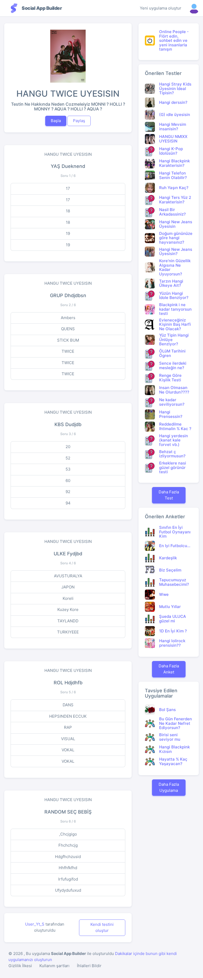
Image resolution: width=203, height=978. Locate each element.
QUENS (68, 328)
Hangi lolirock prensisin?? (172, 643)
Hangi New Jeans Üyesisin (175, 224)
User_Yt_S (34, 924)
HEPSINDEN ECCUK (68, 716)
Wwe (164, 594)
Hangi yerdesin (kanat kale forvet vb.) (173, 440)
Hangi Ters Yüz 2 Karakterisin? (175, 199)
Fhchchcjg (68, 845)
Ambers (68, 317)
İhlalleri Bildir (89, 965)
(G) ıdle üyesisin (174, 114)
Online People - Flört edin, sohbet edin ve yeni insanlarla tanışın (174, 40)
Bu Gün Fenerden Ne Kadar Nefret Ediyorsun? (175, 723)
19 (68, 233)
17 (68, 188)
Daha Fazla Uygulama (169, 787)
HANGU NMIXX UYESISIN (173, 139)
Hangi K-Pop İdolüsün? (171, 151)
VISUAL (68, 738)
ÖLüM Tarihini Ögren (172, 353)
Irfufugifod (68, 879)
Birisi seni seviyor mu (169, 737)
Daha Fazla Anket (169, 669)
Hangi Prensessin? (170, 414)
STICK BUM (68, 340)
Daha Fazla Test (169, 495)
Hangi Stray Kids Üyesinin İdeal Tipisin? (175, 88)
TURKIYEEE (68, 632)
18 (68, 210)
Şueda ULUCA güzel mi (172, 618)
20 (68, 446)
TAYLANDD (68, 620)
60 (68, 480)
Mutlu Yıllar (170, 606)
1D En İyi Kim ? (173, 630)
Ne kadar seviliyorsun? (171, 402)
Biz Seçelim (170, 570)
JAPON (68, 587)
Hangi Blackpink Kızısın (174, 749)
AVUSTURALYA (68, 575)
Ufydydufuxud (68, 890)
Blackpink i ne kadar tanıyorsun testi (175, 309)
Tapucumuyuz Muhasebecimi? (174, 582)
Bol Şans (167, 709)
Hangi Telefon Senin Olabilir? (173, 175)
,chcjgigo (68, 834)
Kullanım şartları (54, 965)
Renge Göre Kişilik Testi (170, 377)
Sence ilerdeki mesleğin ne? (172, 365)
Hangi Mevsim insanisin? (172, 126)
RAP (68, 727)
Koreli (68, 598)
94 (68, 503)
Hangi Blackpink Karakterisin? (174, 163)
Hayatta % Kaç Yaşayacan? (173, 761)
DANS (68, 704)
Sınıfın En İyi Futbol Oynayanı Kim (175, 532)
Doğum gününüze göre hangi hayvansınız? (175, 238)
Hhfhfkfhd (68, 867)
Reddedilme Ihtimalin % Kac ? (175, 426)
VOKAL (68, 749)
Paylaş (79, 120)
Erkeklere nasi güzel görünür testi (172, 467)
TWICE (68, 351)
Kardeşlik (168, 557)
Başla (56, 120)
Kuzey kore (68, 609)
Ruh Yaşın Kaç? (173, 187)
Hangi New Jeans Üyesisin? (175, 251)
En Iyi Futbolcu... (174, 545)
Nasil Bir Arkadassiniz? (172, 212)
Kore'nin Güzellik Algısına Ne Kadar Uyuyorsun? (175, 267)
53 (68, 469)
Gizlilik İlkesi (20, 965)
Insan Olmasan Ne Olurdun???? (174, 390)
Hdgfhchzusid (68, 856)
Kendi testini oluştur (102, 927)
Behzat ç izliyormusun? (172, 454)
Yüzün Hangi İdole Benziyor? (173, 295)
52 (68, 458)
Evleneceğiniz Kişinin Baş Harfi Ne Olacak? (175, 324)
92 (68, 491)
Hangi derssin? (173, 102)
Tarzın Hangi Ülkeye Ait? (171, 283)
